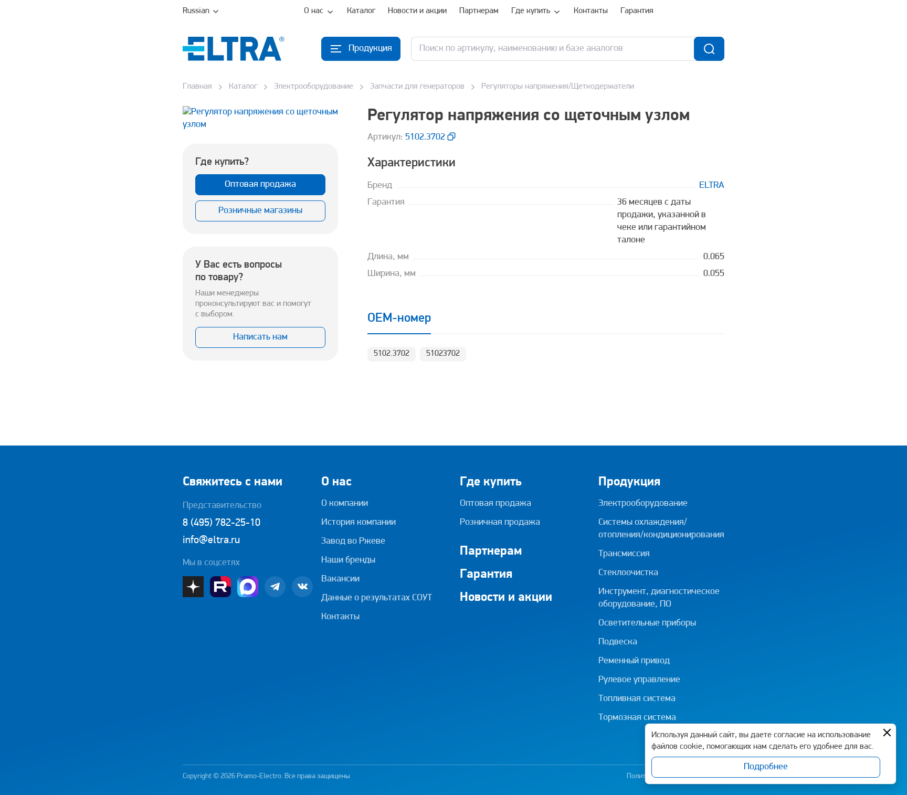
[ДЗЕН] (193, 586)
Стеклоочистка (628, 573)
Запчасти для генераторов (417, 86)
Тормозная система (637, 718)
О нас (313, 11)
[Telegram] (275, 586)
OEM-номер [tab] (399, 318)
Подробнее (766, 767)
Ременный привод (634, 661)
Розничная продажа (500, 522)
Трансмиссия (624, 554)
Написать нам (260, 337)
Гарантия (636, 11)
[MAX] (247, 586)
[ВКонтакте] (302, 586)
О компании (344, 503)
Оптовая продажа (260, 184)
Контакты (591, 11)
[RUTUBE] (220, 586)
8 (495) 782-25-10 (221, 523)
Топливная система (637, 699)
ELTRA (711, 185)
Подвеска (617, 642)
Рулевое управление (639, 680)
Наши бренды (348, 560)
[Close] (887, 732)
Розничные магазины (260, 211)
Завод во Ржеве (353, 541)
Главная (197, 86)
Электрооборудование (313, 86)
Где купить (530, 11)
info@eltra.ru (211, 540)
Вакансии (340, 579)
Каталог (361, 11)
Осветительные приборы (647, 623)
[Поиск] (709, 49)
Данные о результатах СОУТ (376, 598)
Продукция (629, 482)
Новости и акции (417, 11)
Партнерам (479, 11)
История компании (358, 522)
